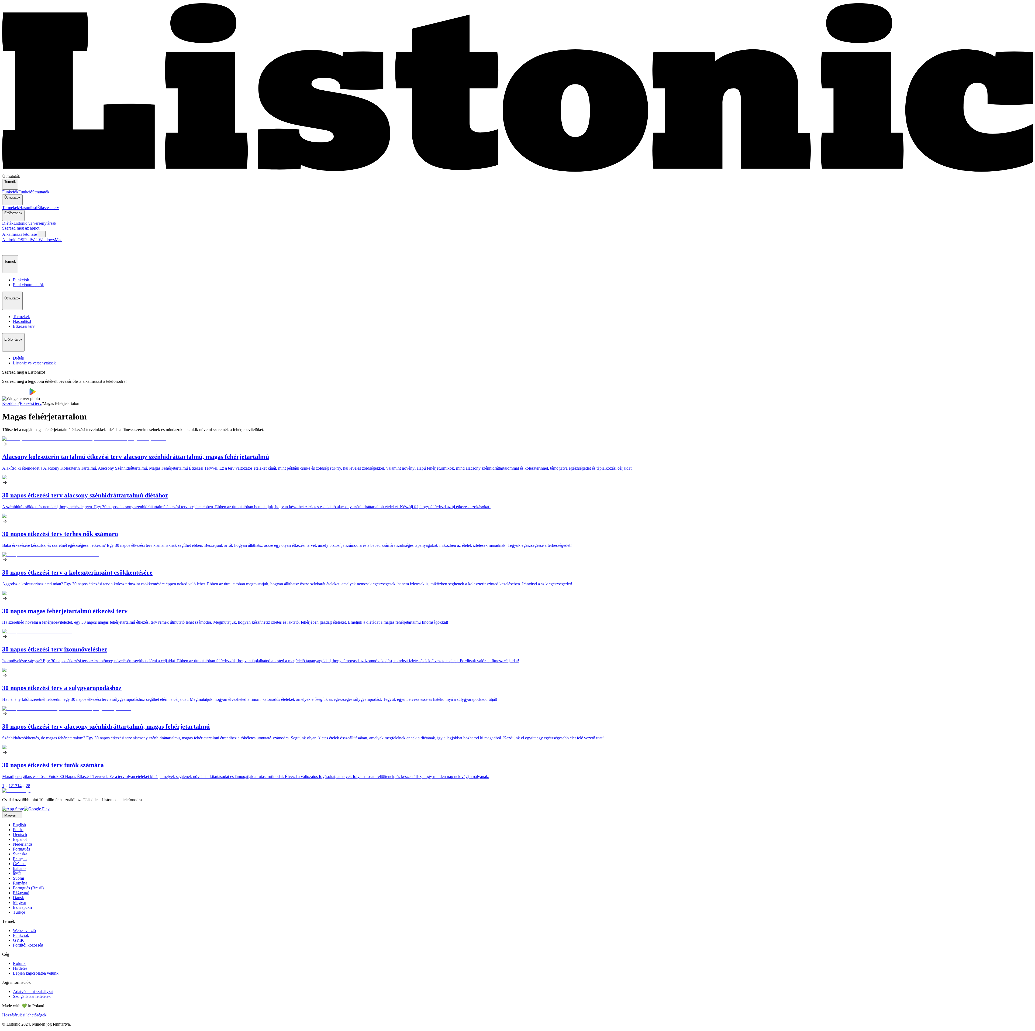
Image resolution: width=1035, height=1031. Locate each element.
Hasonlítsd (28, 207)
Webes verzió (24, 930)
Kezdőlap (10, 403)
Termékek (10, 207)
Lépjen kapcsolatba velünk (35, 973)
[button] (8, 248)
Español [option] (20, 839)
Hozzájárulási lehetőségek (24, 1015)
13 (15, 785)
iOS (19, 239)
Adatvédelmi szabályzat (33, 991)
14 (19, 785)
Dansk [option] (18, 897)
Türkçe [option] (19, 912)
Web (35, 239)
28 (28, 785)
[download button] (15, 393)
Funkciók (10, 192)
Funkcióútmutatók (33, 192)
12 (11, 785)
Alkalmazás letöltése (19, 234)
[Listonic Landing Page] (517, 171)
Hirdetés (20, 968)
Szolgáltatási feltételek (32, 996)
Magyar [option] (19, 902)
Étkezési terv (48, 207)
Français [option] (20, 858)
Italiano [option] (19, 868)
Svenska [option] (20, 854)
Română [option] (20, 883)
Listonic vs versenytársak (34, 223)
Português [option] (21, 849)
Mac (58, 239)
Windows (47, 239)
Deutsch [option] (20, 834)
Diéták (7, 223)
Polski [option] (18, 829)
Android (9, 239)
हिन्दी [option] (17, 873)
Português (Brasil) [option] (28, 888)
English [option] (19, 824)
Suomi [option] (18, 878)
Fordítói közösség (28, 945)
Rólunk (19, 963)
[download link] (13, 809)
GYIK (18, 940)
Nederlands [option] (22, 844)
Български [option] (22, 907)
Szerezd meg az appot (20, 228)
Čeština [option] (19, 863)
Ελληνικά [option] (21, 892)
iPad (27, 239)
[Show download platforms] (41, 234)
